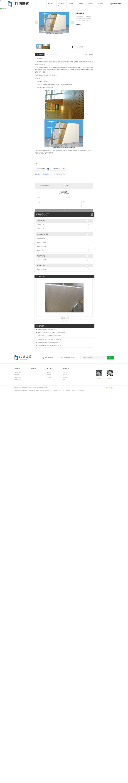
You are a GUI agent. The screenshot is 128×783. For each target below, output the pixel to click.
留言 (110, 357)
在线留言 (80, 47)
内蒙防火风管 (40, 250)
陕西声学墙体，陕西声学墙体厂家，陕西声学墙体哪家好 (52, 174)
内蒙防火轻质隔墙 (41, 242)
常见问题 (65, 377)
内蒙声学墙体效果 (44, 185)
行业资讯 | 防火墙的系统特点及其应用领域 (48, 342)
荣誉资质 (49, 374)
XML (63, 390)
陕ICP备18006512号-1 (46, 390)
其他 (64, 379)
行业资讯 (65, 374)
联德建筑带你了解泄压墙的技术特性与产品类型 (49, 339)
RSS (60, 390)
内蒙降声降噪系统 (41, 269)
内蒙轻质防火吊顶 (41, 246)
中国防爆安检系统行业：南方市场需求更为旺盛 (49, 345)
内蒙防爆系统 (41, 220)
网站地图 (56, 390)
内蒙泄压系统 (40, 228)
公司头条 (65, 372)
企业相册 (49, 377)
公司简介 (49, 372)
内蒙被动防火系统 (42, 234)
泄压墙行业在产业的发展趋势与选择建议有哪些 (49, 335)
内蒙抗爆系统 (40, 224)
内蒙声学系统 (41, 265)
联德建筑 (22, 4)
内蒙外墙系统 (41, 256)
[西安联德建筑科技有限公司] (10, 4)
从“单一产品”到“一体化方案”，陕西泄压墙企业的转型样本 (51, 332)
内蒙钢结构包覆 (41, 238)
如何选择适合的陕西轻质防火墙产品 (46, 329)
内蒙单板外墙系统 (41, 259)
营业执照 (76, 390)
